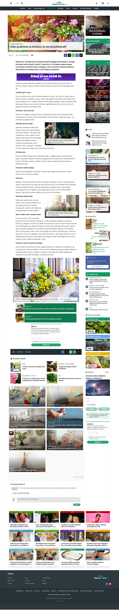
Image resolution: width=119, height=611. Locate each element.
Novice (22, 8)
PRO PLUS (37, 591)
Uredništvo (29, 591)
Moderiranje (46, 591)
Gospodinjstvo (39, 8)
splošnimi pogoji (44, 341)
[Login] (96, 3)
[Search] (108, 3)
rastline (28, 352)
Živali (68, 8)
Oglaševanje (19, 591)
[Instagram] (22, 3)
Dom (29, 8)
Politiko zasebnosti (55, 341)
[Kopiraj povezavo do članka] (81, 55)
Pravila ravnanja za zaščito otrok (60, 594)
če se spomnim (91, 404)
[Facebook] (17, 3)
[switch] (102, 3)
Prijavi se (46, 345)
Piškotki (54, 591)
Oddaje (96, 8)
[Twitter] (69, 55)
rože (13, 352)
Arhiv (107, 372)
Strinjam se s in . (46, 341)
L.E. (12, 55)
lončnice (20, 352)
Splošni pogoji (98, 591)
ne (88, 401)
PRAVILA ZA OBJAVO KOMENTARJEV (21, 493)
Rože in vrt (51, 8)
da (88, 398)
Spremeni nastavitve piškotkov (68, 591)
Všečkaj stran (99, 267)
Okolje (75, 8)
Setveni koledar (85, 8)
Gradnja (60, 8)
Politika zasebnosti (86, 591)
